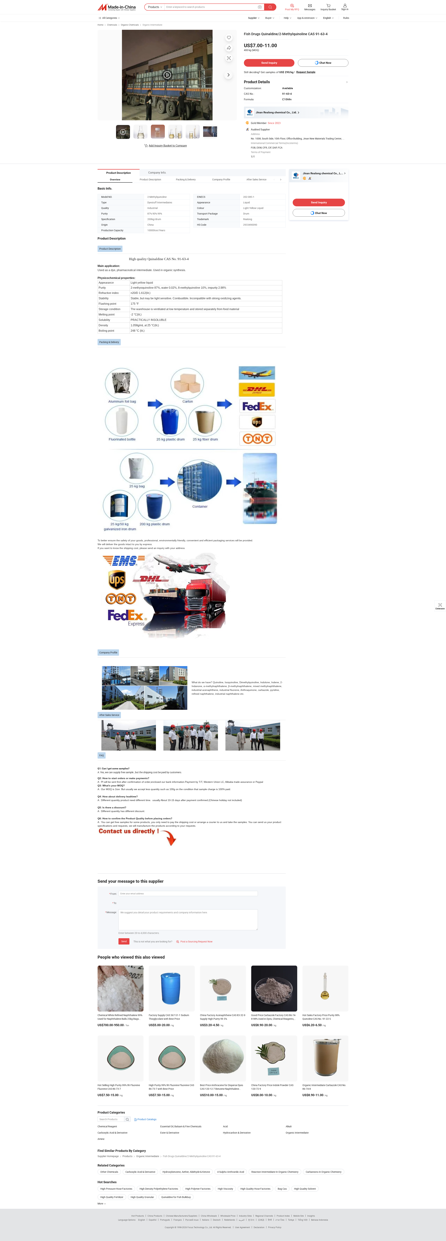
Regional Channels (264, 1215)
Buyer (268, 17)
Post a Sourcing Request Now (194, 941)
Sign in (344, 9)
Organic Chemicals (130, 24)
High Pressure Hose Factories (116, 1188)
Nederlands (229, 1219)
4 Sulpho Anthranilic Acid (230, 1171)
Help (286, 17)
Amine (101, 1139)
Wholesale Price (227, 1215)
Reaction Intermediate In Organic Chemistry (274, 1171)
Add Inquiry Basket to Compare (168, 145)
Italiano (205, 1219)
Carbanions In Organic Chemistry (323, 1171)
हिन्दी (270, 1219)
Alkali (288, 1126)
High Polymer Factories (197, 1188)
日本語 (261, 1219)
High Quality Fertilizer (111, 1197)
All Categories (109, 17)
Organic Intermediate (152, 24)
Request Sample (305, 72)
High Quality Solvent (305, 1188)
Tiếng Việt (302, 1219)
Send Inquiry (269, 62)
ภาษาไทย (279, 1219)
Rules (346, 17)
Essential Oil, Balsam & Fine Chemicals (180, 1126)
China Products (155, 1215)
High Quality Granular (142, 1197)
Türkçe (291, 1219)
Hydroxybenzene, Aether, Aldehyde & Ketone (186, 1171)
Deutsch (217, 1219)
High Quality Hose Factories (255, 1188)
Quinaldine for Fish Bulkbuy (176, 1197)
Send (124, 941)
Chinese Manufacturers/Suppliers (181, 1215)
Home (100, 24)
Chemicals (112, 24)
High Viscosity (225, 1188)
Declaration (259, 1227)
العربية (241, 1219)
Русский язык (191, 1219)
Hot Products (137, 1215)
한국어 (251, 1219)
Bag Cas (282, 1188)
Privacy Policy (274, 1227)
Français (178, 1219)
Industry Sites (245, 1215)
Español (152, 1219)
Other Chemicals (109, 1171)
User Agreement (242, 1227)
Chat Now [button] (325, 62)
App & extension (306, 17)
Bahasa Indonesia (319, 1219)
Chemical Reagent (107, 1126)
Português (165, 1219)
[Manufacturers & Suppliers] (117, 7)
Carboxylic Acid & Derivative (112, 1132)
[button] (274, 179)
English (141, 1219)
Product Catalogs (146, 1119)
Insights (311, 1215)
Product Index (283, 1215)
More (101, 1203)
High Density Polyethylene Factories (159, 1188)
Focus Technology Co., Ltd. (200, 1227)
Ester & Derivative (169, 1132)
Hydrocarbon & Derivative (237, 1132)
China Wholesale (209, 1215)
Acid (225, 1126)
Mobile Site (298, 1215)
